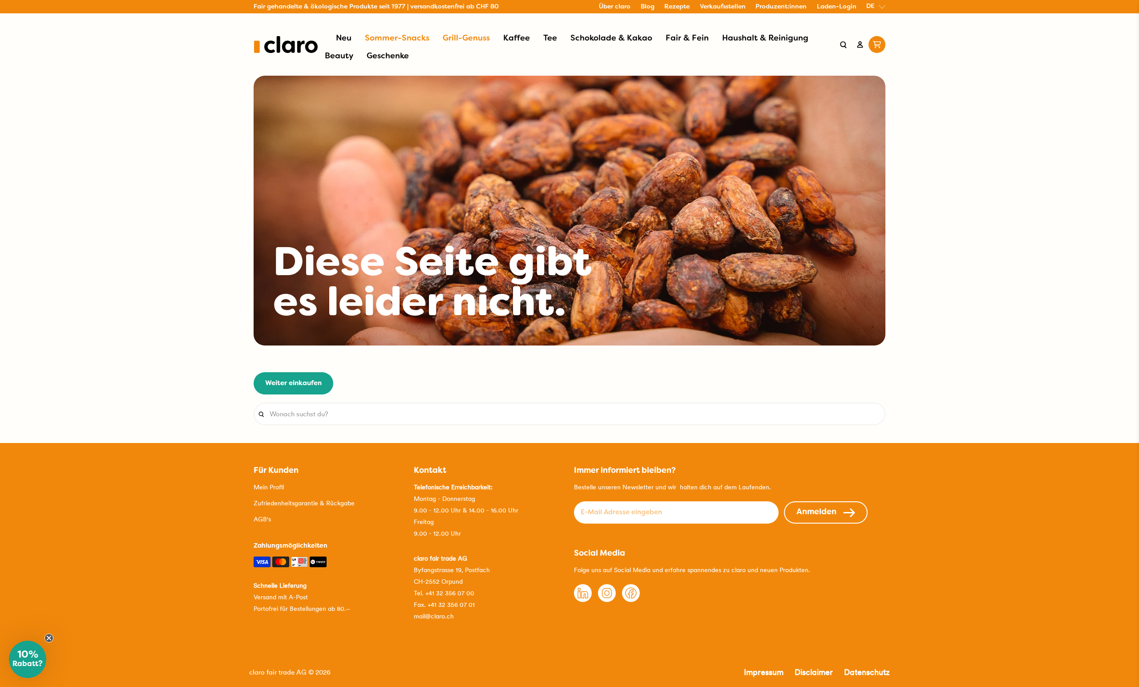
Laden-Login (836, 7)
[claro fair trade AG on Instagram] (607, 599)
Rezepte (677, 7)
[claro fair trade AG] (286, 44)
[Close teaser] (48, 638)
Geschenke (388, 56)
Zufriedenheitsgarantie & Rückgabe (304, 503)
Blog (647, 7)
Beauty (339, 56)
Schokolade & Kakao (611, 38)
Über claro (614, 7)
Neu (343, 38)
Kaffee (516, 38)
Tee (550, 38)
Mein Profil (269, 487)
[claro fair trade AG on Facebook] (631, 599)
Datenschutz (867, 672)
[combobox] (569, 413)
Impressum (764, 672)
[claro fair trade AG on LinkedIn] (583, 599)
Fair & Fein (687, 38)
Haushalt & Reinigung (765, 38)
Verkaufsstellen (723, 7)
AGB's (262, 519)
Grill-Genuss (466, 38)
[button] (27, 659)
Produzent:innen (781, 7)
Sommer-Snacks (397, 38)
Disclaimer (814, 672)
